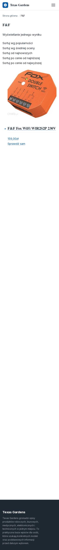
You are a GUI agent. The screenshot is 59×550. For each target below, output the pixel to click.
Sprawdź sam (16, 143)
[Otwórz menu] (53, 5)
